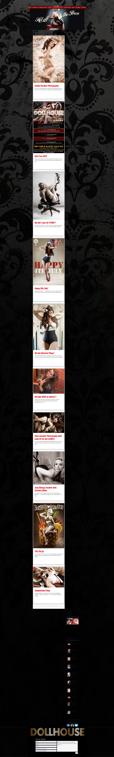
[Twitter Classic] (76, 725)
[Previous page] (41, 606)
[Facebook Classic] (68, 725)
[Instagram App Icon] (72, 725)
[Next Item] (76, 621)
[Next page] (56, 606)
